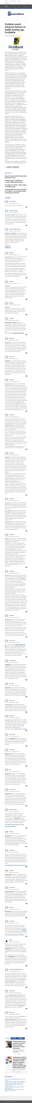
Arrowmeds (7, 720)
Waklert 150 (7, 457)
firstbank (9, 167)
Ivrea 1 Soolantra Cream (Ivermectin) (14, 995)
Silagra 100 (21, 333)
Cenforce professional (9, 981)
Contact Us (7, 1)
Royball (10, 940)
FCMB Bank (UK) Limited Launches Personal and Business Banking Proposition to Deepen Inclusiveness (19, 1045)
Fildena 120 (7, 753)
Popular (14, 1038)
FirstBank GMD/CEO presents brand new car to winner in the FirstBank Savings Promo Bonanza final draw (16, 191)
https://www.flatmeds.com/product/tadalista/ (14, 934)
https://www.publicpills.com (10, 826)
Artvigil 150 (7, 575)
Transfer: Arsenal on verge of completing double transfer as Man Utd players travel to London (15, 1082)
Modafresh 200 (8, 425)
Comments (20, 1038)
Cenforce (16, 729)
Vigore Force (8, 911)
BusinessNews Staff (10, 35)
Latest (7, 1038)
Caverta (15, 322)
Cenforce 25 (23, 979)
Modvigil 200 (7, 383)
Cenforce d (7, 285)
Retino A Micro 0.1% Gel (10, 214)
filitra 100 (17, 818)
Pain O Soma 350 (8, 510)
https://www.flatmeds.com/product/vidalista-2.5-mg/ (16, 865)
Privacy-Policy (13, 1)
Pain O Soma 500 (8, 521)
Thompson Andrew (13, 210)
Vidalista (24, 729)
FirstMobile (16, 167)
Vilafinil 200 (7, 538)
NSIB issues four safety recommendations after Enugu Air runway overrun (15, 1090)
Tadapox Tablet (8, 704)
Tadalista (24, 929)
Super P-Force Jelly (9, 891)
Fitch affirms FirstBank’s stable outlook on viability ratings (15, 185)
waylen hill (11, 338)
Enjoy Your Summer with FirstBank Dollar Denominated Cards (16, 176)
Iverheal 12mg (8, 342)
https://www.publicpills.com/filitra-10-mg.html (14, 824)
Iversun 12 (7, 233)
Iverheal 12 (7, 246)
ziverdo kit (22, 1016)
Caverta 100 (7, 322)
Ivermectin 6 (8, 247)
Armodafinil (22, 578)
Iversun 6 (14, 233)
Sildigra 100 (15, 333)
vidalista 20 (7, 307)
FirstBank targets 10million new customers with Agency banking (13, 181)
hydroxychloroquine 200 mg (11, 1019)
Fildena (20, 729)
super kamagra (8, 257)
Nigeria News (9, 1076)
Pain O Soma (7, 502)
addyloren (11, 252)
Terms (19, 1)
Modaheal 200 (8, 619)
